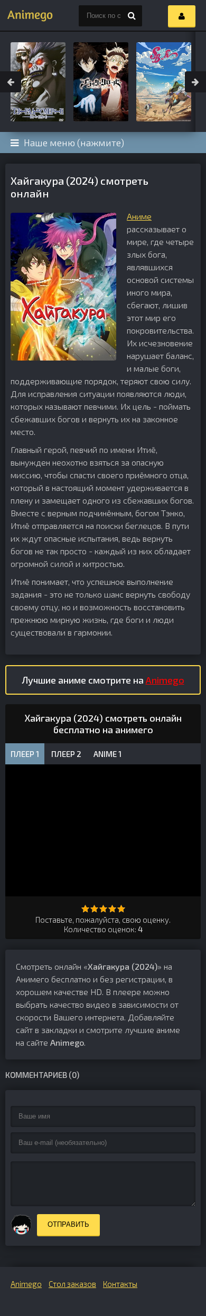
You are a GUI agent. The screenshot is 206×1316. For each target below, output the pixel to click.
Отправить (68, 1224)
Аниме (139, 216)
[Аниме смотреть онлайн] (26, 16)
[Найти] (131, 15)
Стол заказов (72, 1284)
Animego (165, 680)
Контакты (120, 1284)
